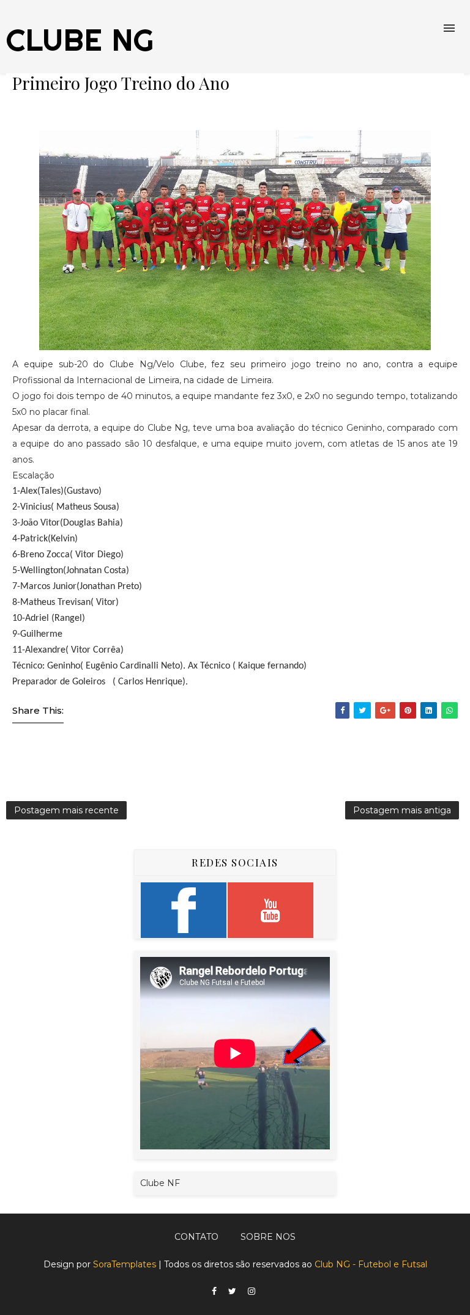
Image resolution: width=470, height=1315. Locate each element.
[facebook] (214, 1291)
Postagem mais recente (66, 810)
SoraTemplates (124, 1264)
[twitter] (232, 1291)
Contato (196, 1236)
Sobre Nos (268, 1236)
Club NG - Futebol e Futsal (371, 1264)
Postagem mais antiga (402, 810)
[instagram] (251, 1291)
